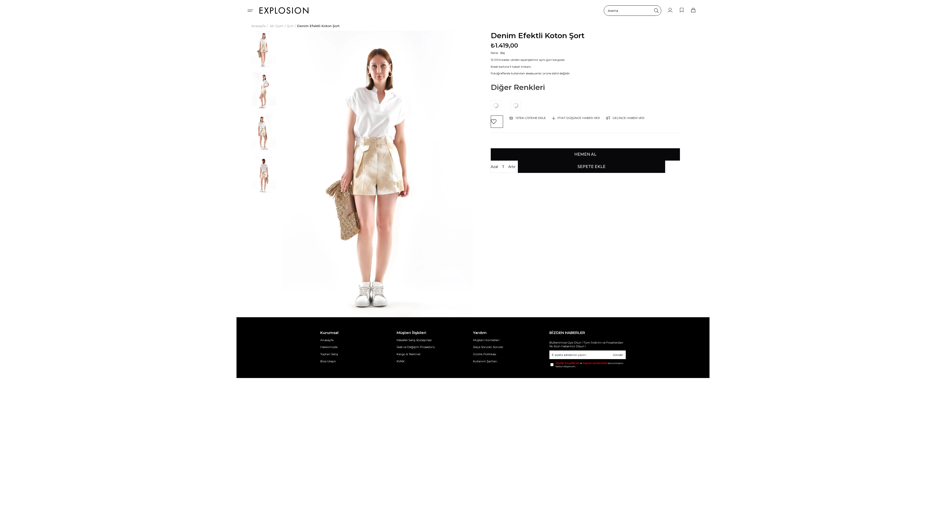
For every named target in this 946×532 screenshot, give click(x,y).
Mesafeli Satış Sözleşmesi (414, 340)
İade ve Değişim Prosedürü (416, 347)
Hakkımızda (329, 347)
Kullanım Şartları (485, 361)
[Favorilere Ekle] (497, 122)
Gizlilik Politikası (484, 354)
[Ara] (656, 11)
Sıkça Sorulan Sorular (488, 347)
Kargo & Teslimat (409, 354)
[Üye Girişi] (670, 10)
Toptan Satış (329, 354)
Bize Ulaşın (328, 361)
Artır (511, 167)
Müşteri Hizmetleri (486, 340)
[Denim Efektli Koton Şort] (500, 105)
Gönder (618, 355)
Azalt (494, 167)
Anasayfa (327, 340)
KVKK (401, 361)
